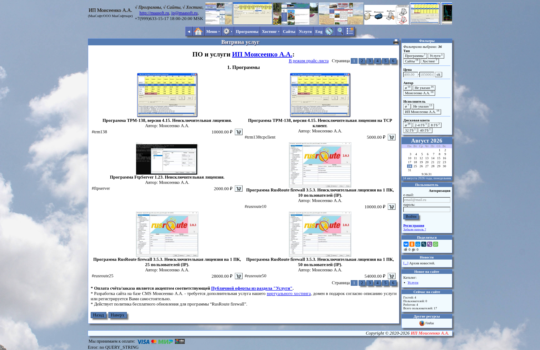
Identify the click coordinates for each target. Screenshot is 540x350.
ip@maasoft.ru (184, 12)
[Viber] (429, 244)
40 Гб (425, 130)
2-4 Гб (421, 125)
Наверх (117, 315)
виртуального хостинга (289, 293)
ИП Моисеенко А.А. (262, 54)
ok (438, 75)
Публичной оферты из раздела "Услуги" (252, 288)
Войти (411, 216)
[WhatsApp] (435, 244)
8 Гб (435, 125)
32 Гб (410, 130)
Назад (98, 315)
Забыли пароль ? (414, 229)
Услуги (305, 31)
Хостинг (430, 61)
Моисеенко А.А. (419, 93)
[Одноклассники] (411, 244)
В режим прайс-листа (309, 60)
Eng (319, 31)
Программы (247, 31)
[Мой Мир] (417, 244)
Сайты (289, 31)
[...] (405, 263)
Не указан (424, 87)
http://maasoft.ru (154, 12)
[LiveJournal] (423, 244)
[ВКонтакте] (406, 244)
